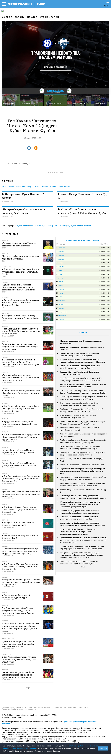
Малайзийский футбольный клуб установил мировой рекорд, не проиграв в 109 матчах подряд (82, 524)
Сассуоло (61, 300)
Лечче (60, 278)
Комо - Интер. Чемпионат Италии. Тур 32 (82, 195)
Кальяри (61, 267)
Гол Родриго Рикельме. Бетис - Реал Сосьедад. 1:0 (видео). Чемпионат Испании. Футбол (81, 410)
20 (57, 319)
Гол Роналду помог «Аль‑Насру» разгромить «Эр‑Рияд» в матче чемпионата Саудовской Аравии (83, 497)
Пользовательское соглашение (64, 707)
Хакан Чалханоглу (23, 186)
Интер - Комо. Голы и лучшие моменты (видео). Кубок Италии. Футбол (82, 211)
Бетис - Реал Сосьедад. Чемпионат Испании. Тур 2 (82, 465)
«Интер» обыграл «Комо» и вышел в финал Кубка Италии (23, 211)
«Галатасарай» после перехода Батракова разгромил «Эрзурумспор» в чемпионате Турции (83, 397)
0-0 (108, 248)
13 (57, 293)
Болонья (61, 251)
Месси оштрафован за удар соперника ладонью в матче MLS (82, 348)
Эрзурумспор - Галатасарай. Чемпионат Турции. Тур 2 (83, 490)
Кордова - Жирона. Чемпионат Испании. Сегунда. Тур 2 (82, 459)
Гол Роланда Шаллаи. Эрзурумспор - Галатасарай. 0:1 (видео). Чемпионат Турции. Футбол (83, 478)
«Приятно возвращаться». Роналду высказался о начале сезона (81, 342)
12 (57, 289)
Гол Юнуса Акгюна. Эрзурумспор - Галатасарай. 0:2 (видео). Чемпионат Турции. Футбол (82, 453)
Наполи (61, 289)
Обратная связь (16, 707)
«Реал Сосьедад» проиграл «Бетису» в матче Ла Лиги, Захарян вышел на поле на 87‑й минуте (81, 379)
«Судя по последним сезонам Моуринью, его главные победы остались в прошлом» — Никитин (82, 360)
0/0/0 (103, 248)
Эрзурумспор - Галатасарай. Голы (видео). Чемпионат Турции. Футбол (78, 416)
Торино (60, 304)
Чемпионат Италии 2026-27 (83, 240)
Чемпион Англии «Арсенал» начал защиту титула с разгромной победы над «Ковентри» (83, 385)
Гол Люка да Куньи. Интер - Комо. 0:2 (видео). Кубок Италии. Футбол (60, 226)
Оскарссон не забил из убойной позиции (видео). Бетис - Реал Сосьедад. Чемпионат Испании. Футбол (83, 391)
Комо (11, 186)
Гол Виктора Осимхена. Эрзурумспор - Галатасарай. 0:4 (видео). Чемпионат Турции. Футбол (83, 422)
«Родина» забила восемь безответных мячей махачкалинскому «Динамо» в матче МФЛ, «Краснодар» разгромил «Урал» (80, 504)
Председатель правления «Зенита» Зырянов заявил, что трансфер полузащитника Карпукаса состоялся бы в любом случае (83, 540)
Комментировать (55, 172)
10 (57, 282)
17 (57, 308)
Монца (60, 285)
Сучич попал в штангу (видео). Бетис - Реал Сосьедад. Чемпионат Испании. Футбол (79, 404)
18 (57, 312)
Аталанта (61, 248)
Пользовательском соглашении (24, 748)
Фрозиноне (62, 316)
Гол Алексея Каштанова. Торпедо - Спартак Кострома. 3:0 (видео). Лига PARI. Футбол (79, 517)
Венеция (61, 255)
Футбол (7, 17)
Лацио (60, 274)
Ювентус (61, 319)
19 (57, 316)
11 (57, 285)
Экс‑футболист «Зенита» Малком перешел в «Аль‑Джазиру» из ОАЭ (79, 428)
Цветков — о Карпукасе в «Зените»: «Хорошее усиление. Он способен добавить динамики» (79, 511)
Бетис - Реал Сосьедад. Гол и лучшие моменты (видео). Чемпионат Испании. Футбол (80, 366)
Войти (106, 6)
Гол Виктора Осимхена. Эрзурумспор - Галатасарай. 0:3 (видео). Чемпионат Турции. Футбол (83, 441)
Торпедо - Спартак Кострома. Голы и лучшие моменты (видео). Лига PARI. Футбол (79, 354)
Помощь (5, 707)
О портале (28, 707)
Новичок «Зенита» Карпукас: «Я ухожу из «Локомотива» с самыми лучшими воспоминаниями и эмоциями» (78, 531)
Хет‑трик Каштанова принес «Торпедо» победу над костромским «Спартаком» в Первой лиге (82, 484)
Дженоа (61, 259)
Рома (60, 297)
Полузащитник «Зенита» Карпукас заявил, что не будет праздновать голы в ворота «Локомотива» (82, 547)
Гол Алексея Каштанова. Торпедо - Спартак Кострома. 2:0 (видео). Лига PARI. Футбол (79, 562)
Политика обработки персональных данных (19, 709)
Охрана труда (83, 707)
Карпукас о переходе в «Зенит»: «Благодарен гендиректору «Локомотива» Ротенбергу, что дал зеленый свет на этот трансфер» (81, 555)
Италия (32, 17)
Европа (20, 17)
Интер (4, 186)
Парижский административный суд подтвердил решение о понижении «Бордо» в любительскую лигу (82, 471)
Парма (60, 293)
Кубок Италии (49, 17)
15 (57, 300)
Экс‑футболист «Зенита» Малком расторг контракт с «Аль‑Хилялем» (83, 435)
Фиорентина (62, 312)
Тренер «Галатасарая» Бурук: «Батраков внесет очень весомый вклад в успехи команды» (80, 447)
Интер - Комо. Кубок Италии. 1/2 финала (23, 195)
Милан (60, 282)
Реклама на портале (42, 707)
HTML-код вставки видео (19, 164)
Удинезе (61, 308)
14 (57, 297)
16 (57, 304)
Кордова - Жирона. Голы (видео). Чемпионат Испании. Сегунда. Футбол (79, 373)
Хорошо (103, 748)
